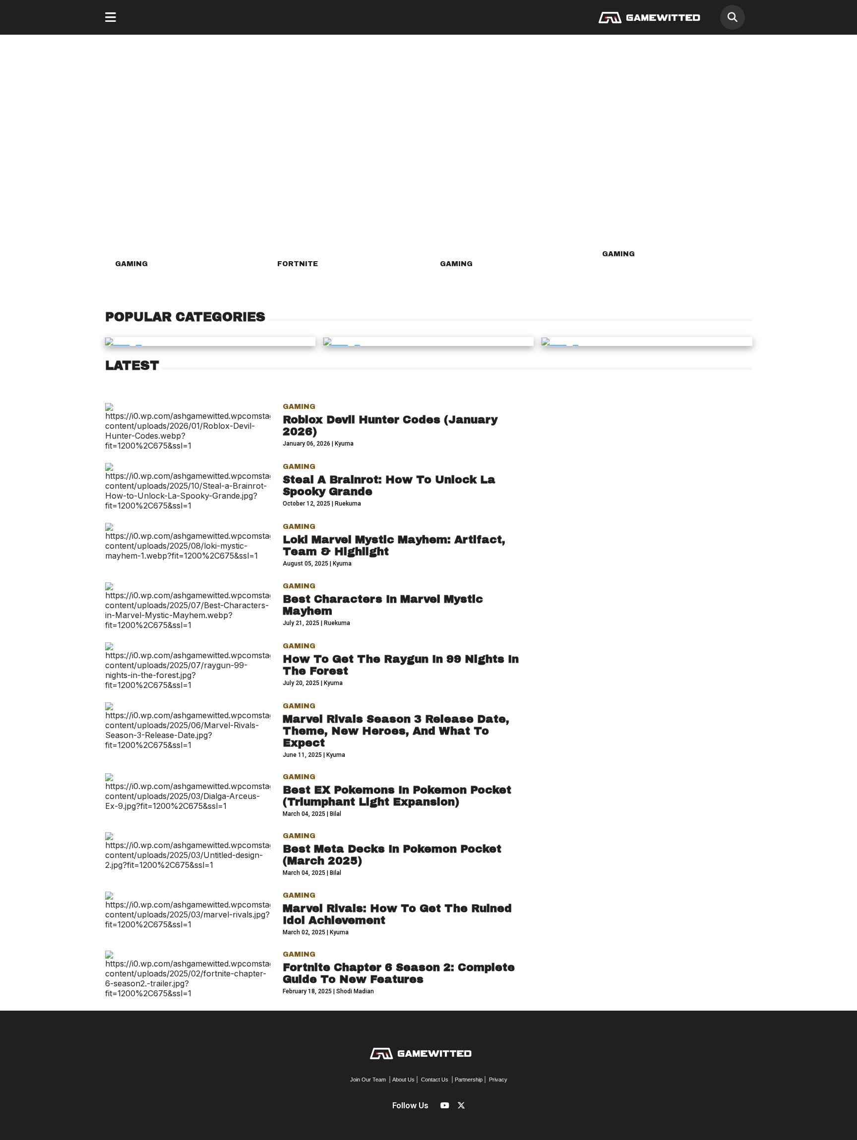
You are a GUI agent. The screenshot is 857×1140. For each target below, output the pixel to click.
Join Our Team (368, 1080)
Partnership (469, 1080)
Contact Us (434, 1080)
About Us (403, 1080)
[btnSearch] (732, 17)
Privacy (498, 1080)
